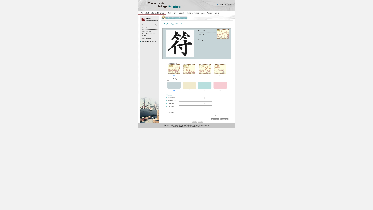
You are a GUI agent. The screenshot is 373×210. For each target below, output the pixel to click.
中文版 (227, 4)
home (232, 4)
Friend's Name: (171, 97)
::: (215, 4)
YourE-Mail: (170, 106)
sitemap (221, 4)
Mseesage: (170, 112)
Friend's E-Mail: (171, 100)
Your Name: (170, 103)
